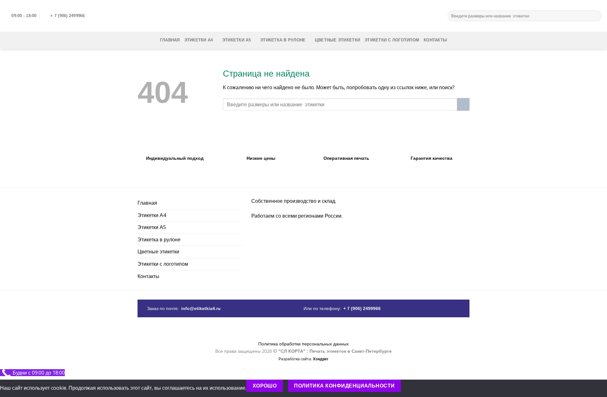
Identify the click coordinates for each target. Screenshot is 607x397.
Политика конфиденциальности (344, 385)
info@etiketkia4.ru (201, 308)
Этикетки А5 (236, 40)
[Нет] (412, 386)
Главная (170, 40)
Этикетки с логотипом (392, 40)
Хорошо (265, 385)
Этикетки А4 (198, 40)
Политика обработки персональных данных (303, 344)
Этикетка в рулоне (282, 40)
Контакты (435, 40)
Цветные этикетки (337, 40)
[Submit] (596, 15)
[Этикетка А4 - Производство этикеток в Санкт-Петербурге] (303, 16)
